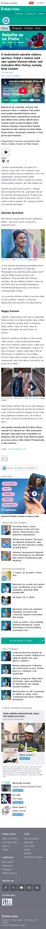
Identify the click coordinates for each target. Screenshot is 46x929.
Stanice (5, 846)
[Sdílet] (8, 161)
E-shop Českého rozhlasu (17, 708)
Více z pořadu (10, 649)
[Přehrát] (6, 152)
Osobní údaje (16, 920)
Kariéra (27, 850)
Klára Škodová (21, 260)
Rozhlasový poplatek (33, 857)
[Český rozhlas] (9, 3)
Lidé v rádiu (29, 846)
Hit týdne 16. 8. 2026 (23, 597)
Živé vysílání (9, 505)
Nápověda (28, 842)
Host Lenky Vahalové (10, 76)
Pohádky (7, 494)
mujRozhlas (6, 476)
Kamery (41, 14)
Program (19, 14)
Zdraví (4, 28)
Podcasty (6, 869)
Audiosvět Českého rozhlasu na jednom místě (20, 516)
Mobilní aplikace (9, 873)
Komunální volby (9, 842)
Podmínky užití (30, 920)
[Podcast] (3, 161)
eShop (5, 850)
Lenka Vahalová (15, 449)
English (5, 922)
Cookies (5, 920)
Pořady (29, 28)
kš (25, 449)
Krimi (6, 489)
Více (39, 28)
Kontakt (27, 853)
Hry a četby (8, 483)
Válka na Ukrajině (10, 838)
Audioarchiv (30, 14)
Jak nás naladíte (31, 838)
